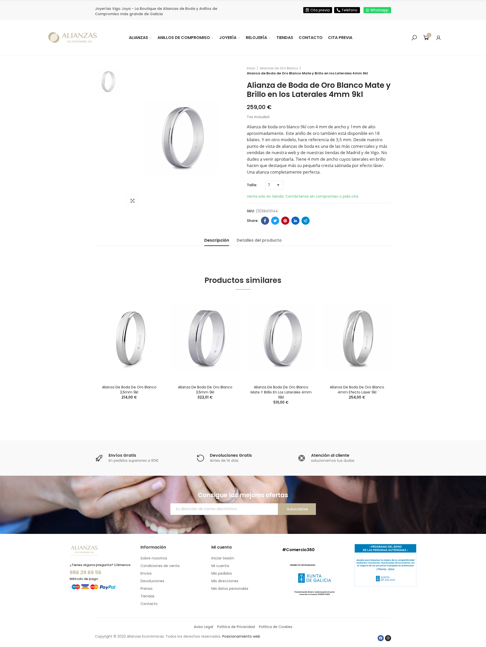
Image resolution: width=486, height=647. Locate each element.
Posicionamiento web (241, 636)
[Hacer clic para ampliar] (132, 200)
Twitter (275, 221)
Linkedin (295, 221)
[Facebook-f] (381, 638)
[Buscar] (414, 37)
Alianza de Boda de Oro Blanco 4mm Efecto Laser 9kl (357, 390)
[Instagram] (388, 638)
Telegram (305, 221)
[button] (317, 10)
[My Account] (438, 37)
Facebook (265, 221)
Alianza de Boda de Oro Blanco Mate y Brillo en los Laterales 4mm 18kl (281, 392)
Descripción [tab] (216, 240)
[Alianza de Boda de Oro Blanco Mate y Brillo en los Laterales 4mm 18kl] (281, 338)
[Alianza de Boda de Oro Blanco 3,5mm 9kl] (129, 338)
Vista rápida (150, 305)
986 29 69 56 (85, 572)
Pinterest (285, 221)
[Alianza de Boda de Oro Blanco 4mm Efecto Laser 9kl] (357, 338)
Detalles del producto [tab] (259, 240)
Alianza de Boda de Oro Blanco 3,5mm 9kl (129, 390)
